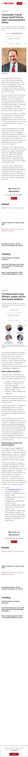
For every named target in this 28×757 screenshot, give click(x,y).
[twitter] (14, 43)
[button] (3, 3)
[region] (14, 751)
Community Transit (17, 33)
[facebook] (9, 43)
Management (5, 11)
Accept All (14, 754)
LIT (17, 310)
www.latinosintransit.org (15, 489)
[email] (19, 43)
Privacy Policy (14, 750)
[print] (25, 43)
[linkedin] (11, 43)
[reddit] (16, 43)
